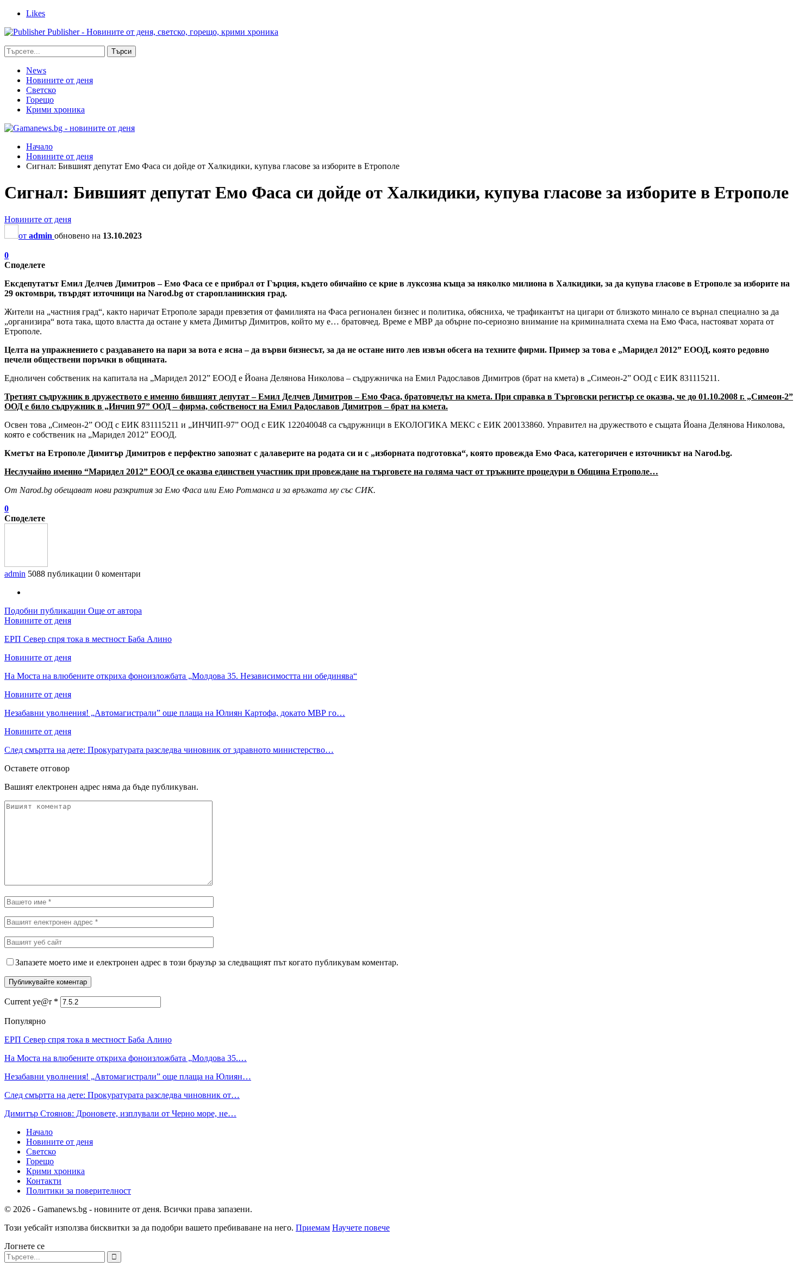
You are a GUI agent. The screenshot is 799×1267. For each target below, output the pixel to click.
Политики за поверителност (78, 1190)
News (36, 70)
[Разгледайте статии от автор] (26, 564)
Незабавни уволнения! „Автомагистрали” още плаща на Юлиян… (127, 1076)
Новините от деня (59, 80)
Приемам (313, 1227)
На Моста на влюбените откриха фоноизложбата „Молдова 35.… (125, 1058)
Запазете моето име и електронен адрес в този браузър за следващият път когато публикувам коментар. (206, 962)
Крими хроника (55, 109)
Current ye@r (31, 1001)
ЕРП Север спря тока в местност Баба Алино (88, 1039)
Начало (39, 1132)
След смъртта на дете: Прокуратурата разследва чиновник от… (122, 1095)
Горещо (40, 99)
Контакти (43, 1180)
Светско (41, 90)
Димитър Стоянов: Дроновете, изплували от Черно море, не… (120, 1113)
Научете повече (361, 1227)
